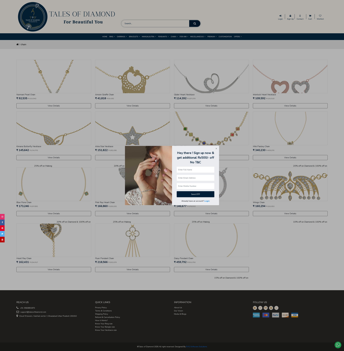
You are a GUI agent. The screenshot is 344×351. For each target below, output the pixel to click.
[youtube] (2, 240)
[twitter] (2, 234)
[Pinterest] (2, 228)
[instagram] (2, 217)
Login (207, 201)
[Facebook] (2, 222)
